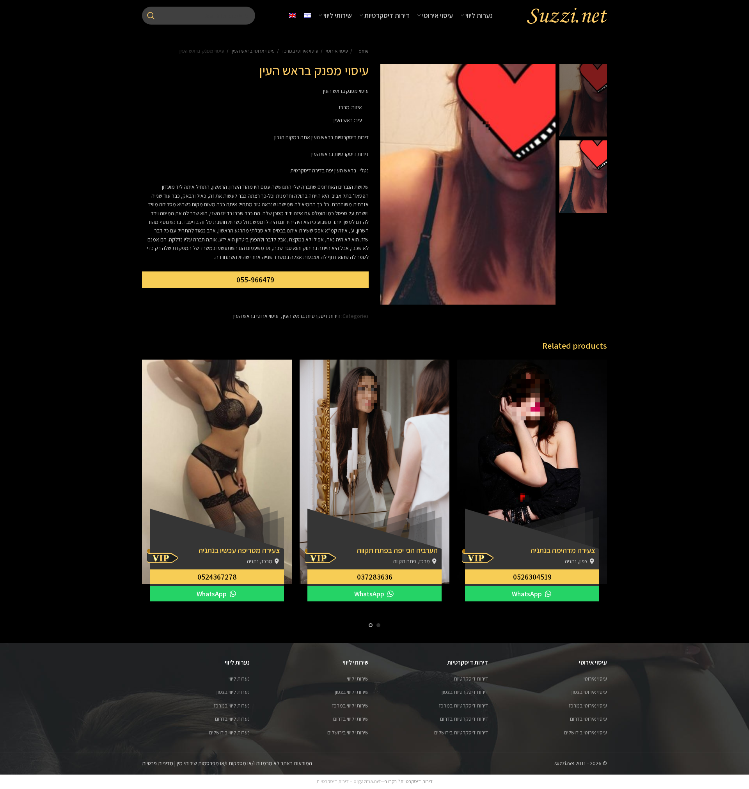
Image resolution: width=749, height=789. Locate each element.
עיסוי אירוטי (336, 50)
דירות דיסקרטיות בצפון (465, 691)
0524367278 (217, 577)
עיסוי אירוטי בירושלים (585, 732)
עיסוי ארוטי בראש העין (253, 50)
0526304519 (532, 577)
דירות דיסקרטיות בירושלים (461, 732)
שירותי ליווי (358, 678)
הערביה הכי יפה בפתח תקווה (397, 550)
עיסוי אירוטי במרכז (299, 50)
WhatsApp (527, 593)
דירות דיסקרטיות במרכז (463, 705)
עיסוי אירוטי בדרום (588, 718)
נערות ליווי (239, 678)
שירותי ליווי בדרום (351, 718)
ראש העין (343, 120)
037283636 (374, 577)
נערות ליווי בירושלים (229, 732)
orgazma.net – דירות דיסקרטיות (348, 781)
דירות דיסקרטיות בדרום (464, 718)
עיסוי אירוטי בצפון (589, 691)
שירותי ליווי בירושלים (348, 732)
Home (361, 50)
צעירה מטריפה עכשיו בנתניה (239, 550)
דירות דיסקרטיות (471, 678)
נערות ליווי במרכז (232, 705)
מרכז (344, 107)
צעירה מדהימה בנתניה (563, 550)
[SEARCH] (151, 16)
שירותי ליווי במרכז (350, 705)
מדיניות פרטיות (157, 763)
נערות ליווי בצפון (233, 691)
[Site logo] (567, 15)
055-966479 (255, 280)
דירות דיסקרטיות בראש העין (311, 315)
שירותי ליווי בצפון (352, 691)
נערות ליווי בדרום (232, 718)
